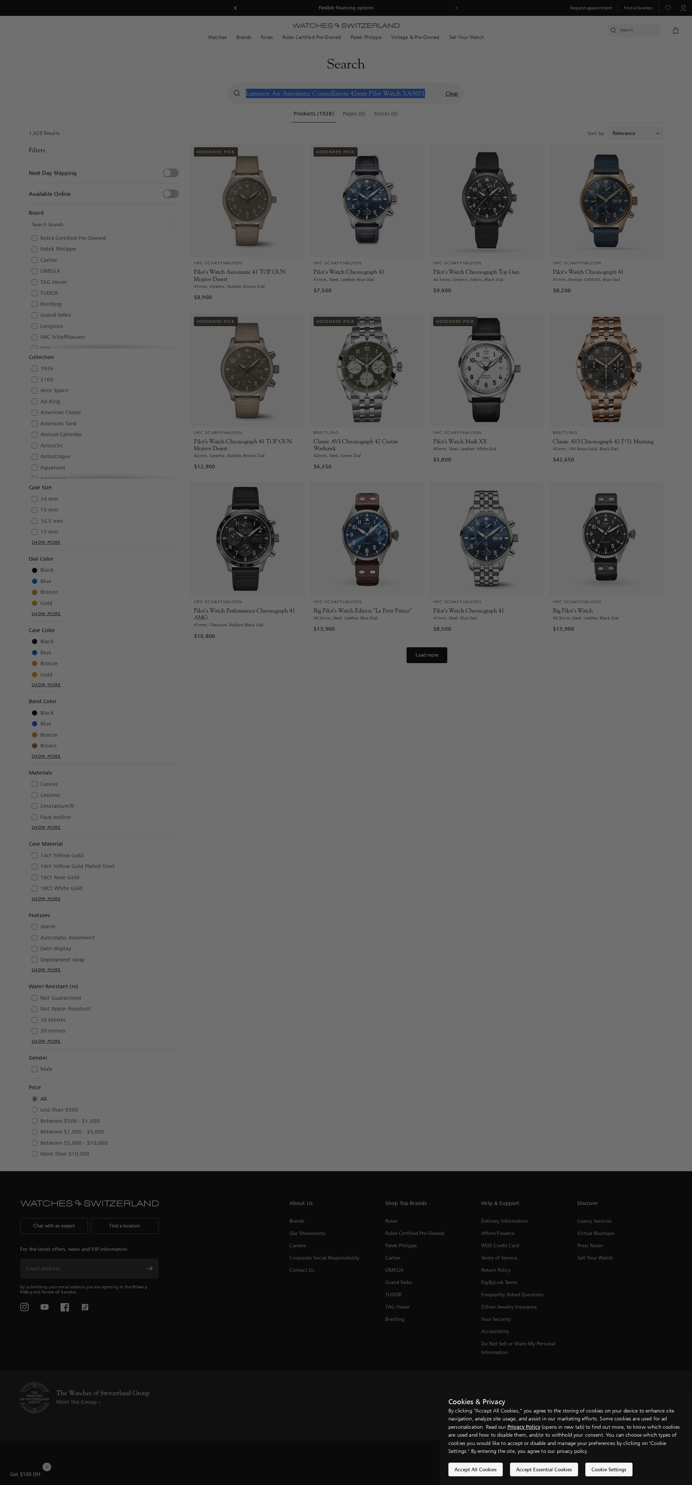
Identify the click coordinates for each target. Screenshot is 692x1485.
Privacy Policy (523, 1426)
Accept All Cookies (475, 1469)
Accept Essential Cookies (544, 1469)
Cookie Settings (608, 1469)
